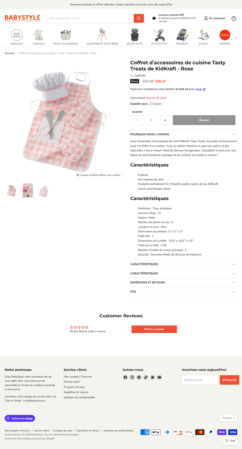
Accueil (9, 53)
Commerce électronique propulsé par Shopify (30, 438)
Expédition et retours (76, 392)
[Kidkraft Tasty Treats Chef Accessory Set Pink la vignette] (11, 190)
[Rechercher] (139, 18)
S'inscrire (229, 380)
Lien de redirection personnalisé (61, 434)
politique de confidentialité (79, 397)
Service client (71, 382)
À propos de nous (74, 387)
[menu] (121, 36)
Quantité (137, 111)
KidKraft (140, 75)
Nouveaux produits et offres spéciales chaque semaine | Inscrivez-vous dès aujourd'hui (121, 4)
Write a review (154, 329)
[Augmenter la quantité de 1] (165, 120)
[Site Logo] (24, 18)
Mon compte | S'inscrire (78, 376)
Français (227, 418)
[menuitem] (17, 36)
